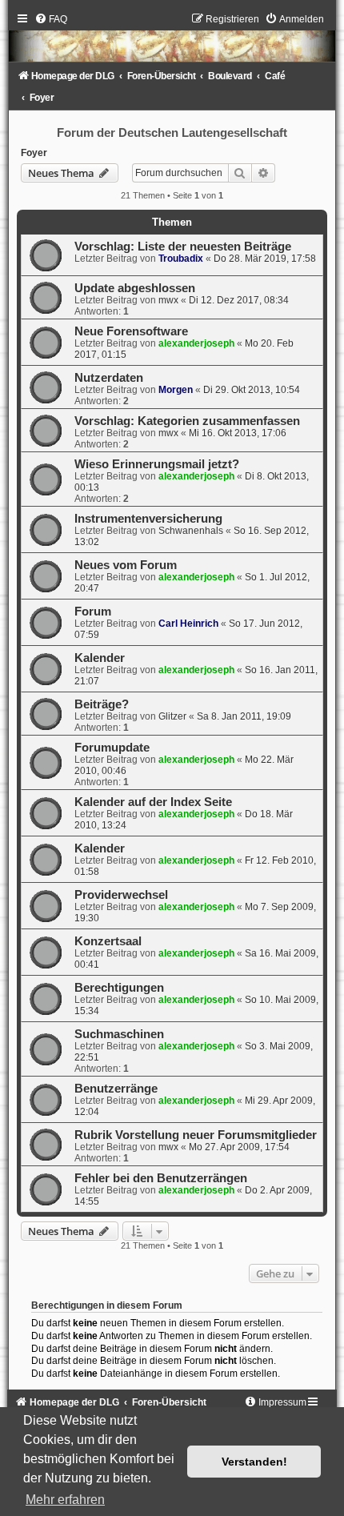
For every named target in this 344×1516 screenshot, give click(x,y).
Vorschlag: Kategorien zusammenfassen (187, 421)
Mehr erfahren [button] (65, 1499)
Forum (92, 611)
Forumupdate (112, 747)
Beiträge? (101, 704)
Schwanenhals (190, 530)
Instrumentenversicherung (148, 518)
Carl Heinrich (188, 623)
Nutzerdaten (108, 377)
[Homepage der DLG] (172, 41)
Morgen (175, 389)
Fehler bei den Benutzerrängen (160, 1178)
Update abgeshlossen (134, 288)
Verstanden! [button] (254, 1461)
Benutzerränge (116, 1088)
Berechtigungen (119, 987)
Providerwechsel (121, 894)
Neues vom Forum (125, 565)
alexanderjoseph (196, 343)
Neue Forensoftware (131, 331)
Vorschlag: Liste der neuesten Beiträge (182, 246)
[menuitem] (50, 19)
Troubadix (180, 258)
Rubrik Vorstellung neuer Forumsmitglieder (195, 1135)
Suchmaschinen (119, 1034)
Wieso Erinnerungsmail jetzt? (156, 464)
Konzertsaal (108, 941)
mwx (168, 300)
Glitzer (172, 716)
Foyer (34, 152)
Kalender (99, 658)
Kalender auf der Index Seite (153, 802)
